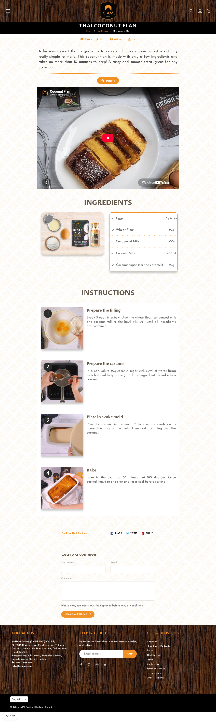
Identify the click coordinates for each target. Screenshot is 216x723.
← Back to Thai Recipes (72, 533)
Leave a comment (78, 614)
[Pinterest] (89, 665)
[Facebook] (81, 665)
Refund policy (155, 673)
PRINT (110, 81)
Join (130, 654)
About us (152, 642)
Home (88, 31)
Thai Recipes (102, 31)
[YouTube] (105, 665)
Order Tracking (155, 678)
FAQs (150, 650)
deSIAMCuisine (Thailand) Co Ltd (35, 707)
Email (114, 562)
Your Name (67, 562)
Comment (66, 578)
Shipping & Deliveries (159, 646)
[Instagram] (97, 665)
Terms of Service (156, 669)
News (150, 660)
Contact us (153, 664)
